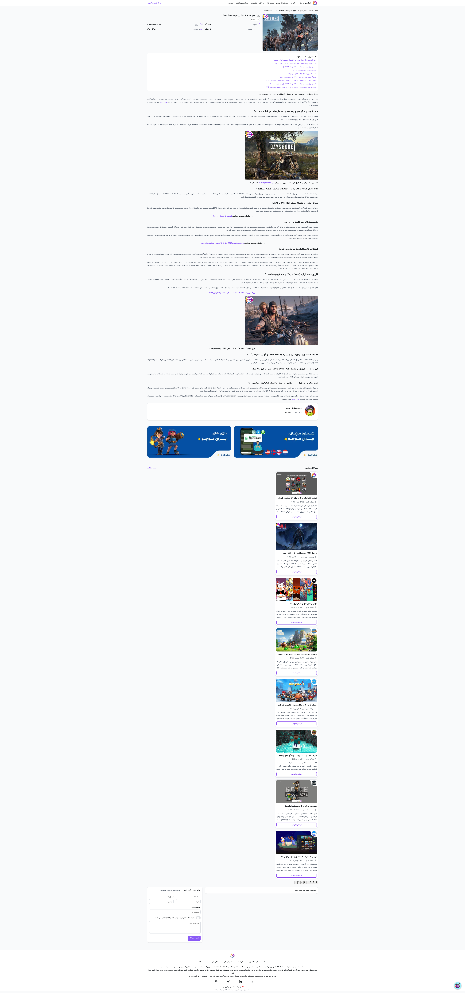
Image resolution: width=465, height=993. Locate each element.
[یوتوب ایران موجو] (252, 982)
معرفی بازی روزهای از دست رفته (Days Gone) (299, 67)
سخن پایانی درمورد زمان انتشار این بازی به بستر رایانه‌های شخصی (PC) (291, 87)
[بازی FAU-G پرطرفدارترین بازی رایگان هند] (296, 536)
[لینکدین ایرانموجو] (240, 982)
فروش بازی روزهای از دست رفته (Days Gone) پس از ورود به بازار (293, 84)
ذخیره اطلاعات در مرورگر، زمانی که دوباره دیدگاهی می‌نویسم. (174, 917)
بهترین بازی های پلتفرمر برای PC (303, 603)
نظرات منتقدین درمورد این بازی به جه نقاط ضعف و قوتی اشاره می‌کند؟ (291, 80)
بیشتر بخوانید (296, 517)
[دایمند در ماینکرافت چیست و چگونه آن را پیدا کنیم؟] (296, 741)
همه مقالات (151, 468)
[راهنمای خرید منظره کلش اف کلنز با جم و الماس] (296, 640)
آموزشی (230, 3)
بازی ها (293, 3)
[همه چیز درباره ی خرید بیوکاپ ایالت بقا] (296, 791)
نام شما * (197, 897)
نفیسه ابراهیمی (308, 810)
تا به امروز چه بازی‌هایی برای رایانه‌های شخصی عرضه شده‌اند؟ (295, 63)
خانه (316, 10)
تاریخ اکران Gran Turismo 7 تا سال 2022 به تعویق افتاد (232, 292)
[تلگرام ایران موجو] (228, 982)
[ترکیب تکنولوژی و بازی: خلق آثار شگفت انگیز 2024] (296, 483)
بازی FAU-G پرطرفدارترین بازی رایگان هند (300, 553)
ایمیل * (171, 897)
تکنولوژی (254, 3)
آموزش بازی (228, 962)
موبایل (261, 3)
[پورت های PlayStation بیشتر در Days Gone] (290, 32)
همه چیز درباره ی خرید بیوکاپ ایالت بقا (301, 806)
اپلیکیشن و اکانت (242, 3)
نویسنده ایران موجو (294, 408)
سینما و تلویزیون (282, 3)
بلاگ (311, 10)
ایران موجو (295, 399)
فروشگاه (240, 962)
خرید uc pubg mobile (267, 183)
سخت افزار (270, 3)
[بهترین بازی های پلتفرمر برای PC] (296, 589)
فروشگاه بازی (253, 962)
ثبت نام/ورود (152, 3)
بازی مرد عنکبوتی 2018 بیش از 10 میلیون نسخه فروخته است (222, 243)
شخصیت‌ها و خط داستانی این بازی (304, 70)
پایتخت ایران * (195, 907)
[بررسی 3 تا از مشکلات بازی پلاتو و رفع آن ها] (296, 842)
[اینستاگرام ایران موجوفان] (216, 982)
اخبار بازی (163, 102)
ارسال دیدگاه (194, 938)
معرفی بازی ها (302, 10)
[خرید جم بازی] (189, 442)
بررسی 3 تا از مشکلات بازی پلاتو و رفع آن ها (299, 856)
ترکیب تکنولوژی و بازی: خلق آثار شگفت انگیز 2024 (296, 498)
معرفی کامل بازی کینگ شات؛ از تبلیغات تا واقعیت (296, 705)
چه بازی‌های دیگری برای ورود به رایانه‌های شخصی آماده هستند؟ (294, 60)
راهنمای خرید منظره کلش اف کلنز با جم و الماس (297, 654)
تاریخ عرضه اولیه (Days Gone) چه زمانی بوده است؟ (297, 77)
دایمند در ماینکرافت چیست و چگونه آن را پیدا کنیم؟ (296, 755)
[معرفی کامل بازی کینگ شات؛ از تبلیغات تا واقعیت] (296, 690)
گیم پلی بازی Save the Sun (222, 216)
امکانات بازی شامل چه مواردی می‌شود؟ (302, 73)
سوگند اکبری (310, 502)
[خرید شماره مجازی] (276, 442)
